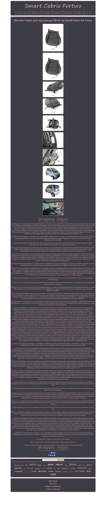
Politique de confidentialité (53, 486)
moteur (89, 465)
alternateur (42, 471)
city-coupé (71, 471)
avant (49, 468)
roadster (58, 471)
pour (51, 464)
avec (29, 471)
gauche (18, 468)
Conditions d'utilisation (53, 489)
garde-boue (81, 465)
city (26, 465)
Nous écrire (53, 483)
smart (59, 464)
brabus (51, 471)
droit (54, 468)
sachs (43, 468)
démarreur (65, 468)
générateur (38, 468)
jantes (90, 468)
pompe (66, 465)
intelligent (73, 468)
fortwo (73, 464)
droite (39, 465)
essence (24, 468)
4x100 (58, 468)
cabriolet (82, 467)
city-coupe (80, 471)
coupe (34, 471)
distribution (19, 471)
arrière (30, 468)
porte (25, 471)
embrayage (65, 471)
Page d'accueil (53, 481)
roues (44, 465)
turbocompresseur (19, 465)
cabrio (32, 464)
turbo (88, 471)
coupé (53, 474)
